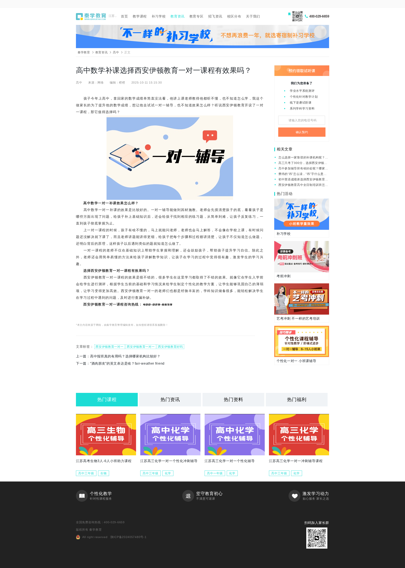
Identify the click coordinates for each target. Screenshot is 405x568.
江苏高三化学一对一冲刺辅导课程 (296, 461)
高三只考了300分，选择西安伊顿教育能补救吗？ (302, 163)
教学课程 (140, 16)
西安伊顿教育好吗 (170, 346)
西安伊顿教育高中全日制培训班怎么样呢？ (303, 185)
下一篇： (120, 363)
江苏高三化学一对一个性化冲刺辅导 (169, 461)
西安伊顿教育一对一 (109, 346)
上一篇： (118, 356)
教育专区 (196, 16)
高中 (116, 52)
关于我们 (253, 16)
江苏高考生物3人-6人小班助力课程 (104, 461)
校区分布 (234, 16)
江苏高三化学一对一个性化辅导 (230, 461)
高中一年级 (215, 473)
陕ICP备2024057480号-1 (129, 537)
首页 (124, 16)
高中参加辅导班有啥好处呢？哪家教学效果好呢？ (303, 169)
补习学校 (159, 16)
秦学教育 (84, 52)
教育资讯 (177, 16)
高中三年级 (86, 473)
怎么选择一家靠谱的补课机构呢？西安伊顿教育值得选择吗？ (303, 158)
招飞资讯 (215, 16)
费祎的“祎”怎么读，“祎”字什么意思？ (301, 174)
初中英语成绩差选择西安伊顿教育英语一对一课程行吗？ (303, 180)
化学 (168, 473)
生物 (103, 473)
